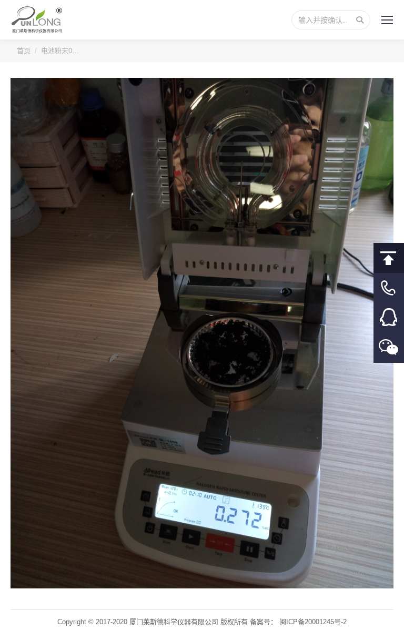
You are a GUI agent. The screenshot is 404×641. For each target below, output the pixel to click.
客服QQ (388, 318)
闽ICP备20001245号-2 (313, 622)
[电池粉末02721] (202, 333)
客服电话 (388, 288)
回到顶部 (388, 258)
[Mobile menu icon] (387, 20)
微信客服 (388, 348)
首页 (24, 51)
